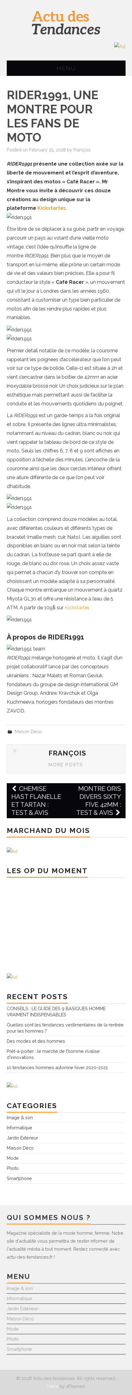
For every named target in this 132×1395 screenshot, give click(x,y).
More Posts (66, 764)
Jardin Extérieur (22, 1137)
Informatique (19, 1127)
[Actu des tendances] (66, 22)
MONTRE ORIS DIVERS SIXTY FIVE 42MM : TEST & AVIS (98, 800)
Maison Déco (28, 731)
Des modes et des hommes (36, 1041)
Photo (13, 1168)
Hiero (52, 1386)
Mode (13, 1158)
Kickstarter (51, 208)
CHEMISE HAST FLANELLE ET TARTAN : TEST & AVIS (36, 800)
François (82, 149)
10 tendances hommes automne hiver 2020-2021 (57, 1067)
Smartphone (19, 1178)
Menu (66, 68)
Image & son (20, 1117)
